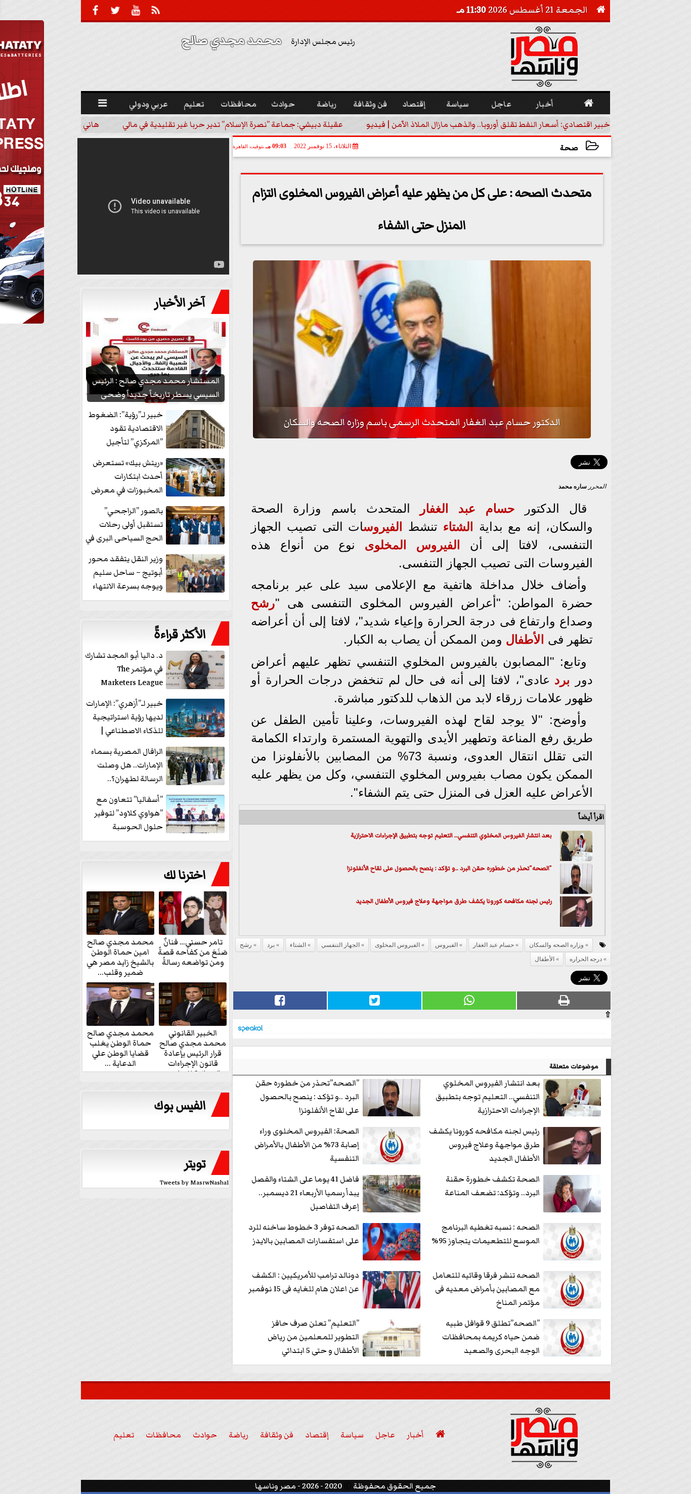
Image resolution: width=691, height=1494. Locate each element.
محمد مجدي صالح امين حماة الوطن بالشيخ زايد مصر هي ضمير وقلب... (120, 956)
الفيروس (383, 526)
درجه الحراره (586, 959)
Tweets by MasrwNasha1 (194, 1183)
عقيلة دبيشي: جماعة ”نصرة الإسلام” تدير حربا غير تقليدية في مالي (241, 124)
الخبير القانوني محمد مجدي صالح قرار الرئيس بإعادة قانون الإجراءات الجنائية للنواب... (192, 1052)
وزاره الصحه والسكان (556, 944)
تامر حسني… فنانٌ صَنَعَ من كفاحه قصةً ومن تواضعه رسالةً (193, 951)
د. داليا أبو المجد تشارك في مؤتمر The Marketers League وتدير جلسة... (124, 669)
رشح (263, 603)
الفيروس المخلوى (412, 545)
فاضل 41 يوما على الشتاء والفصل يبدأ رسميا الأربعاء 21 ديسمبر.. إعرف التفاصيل (305, 1192)
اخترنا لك (184, 875)
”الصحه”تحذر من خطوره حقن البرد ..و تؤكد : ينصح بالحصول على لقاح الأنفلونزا (449, 868)
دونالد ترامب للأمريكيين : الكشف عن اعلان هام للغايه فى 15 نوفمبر (303, 1282)
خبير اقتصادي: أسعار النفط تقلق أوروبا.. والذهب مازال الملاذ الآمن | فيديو (496, 124)
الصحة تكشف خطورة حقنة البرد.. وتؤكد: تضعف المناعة (492, 1186)
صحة (569, 148)
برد (562, 680)
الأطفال (525, 639)
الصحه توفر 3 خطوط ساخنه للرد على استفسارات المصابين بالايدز (303, 1234)
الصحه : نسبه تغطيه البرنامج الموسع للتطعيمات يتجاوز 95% (485, 1234)
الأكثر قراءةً (180, 634)
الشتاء (458, 526)
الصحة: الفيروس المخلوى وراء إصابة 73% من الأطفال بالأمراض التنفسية (306, 1144)
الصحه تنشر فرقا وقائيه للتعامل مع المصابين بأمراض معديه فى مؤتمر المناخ (486, 1288)
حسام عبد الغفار (467, 508)
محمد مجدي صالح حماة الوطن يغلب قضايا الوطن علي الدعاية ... (120, 1047)
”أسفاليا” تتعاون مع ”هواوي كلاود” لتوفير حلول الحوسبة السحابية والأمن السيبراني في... (160, 813)
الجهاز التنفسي (340, 944)
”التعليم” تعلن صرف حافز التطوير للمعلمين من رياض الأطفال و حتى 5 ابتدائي (313, 1336)
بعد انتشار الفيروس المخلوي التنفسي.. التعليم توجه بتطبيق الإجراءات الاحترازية (451, 835)
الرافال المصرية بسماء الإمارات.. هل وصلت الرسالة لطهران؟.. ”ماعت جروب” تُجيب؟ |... (158, 765)
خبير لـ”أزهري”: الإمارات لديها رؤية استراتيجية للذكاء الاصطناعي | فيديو (124, 717)
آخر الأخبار (180, 303)
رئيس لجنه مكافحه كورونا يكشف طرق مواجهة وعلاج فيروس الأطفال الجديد (454, 901)
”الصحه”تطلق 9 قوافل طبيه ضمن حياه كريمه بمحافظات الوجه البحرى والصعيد (491, 1336)
